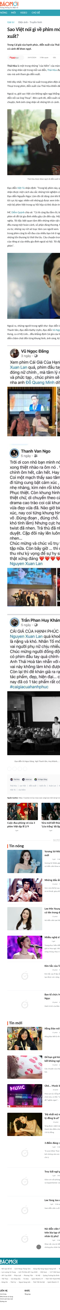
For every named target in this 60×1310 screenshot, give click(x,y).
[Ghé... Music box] (24, 1095)
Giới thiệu (3, 1294)
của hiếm (22, 790)
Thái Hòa (52, 70)
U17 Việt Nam (55, 1272)
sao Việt (23, 786)
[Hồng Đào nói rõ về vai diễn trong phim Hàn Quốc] (24, 1038)
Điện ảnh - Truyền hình (30, 22)
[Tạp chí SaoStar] (14, 57)
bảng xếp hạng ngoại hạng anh (44, 1269)
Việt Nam (43, 1272)
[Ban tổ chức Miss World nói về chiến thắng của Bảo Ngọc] (24, 1004)
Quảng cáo (3, 1301)
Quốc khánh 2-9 (53, 1282)
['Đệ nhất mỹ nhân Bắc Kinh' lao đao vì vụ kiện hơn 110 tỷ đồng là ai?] (24, 1124)
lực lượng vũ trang (9, 1272)
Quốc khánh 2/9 (37, 1279)
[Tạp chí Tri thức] (46, 1204)
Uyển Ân (42, 786)
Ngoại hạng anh (24, 1282)
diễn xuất (32, 786)
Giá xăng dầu (16, 1279)
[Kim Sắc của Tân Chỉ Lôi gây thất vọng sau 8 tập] (24, 976)
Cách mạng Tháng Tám (22, 1269)
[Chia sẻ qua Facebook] (9, 769)
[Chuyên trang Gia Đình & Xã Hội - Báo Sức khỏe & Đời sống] (44, 831)
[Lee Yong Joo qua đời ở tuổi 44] (24, 1210)
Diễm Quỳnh (18, 212)
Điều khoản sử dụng (6, 1297)
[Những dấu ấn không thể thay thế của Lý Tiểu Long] (24, 890)
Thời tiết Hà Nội (39, 1282)
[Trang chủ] (9, 5)
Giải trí (10, 22)
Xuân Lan (29, 779)
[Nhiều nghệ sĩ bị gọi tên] (24, 947)
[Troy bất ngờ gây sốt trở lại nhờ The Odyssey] (24, 1181)
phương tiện (28, 1275)
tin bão (26, 1279)
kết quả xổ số (7, 1269)
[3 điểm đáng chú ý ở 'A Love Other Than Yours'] (24, 1153)
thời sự (13, 1282)
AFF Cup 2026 (6, 1275)
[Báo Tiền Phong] (47, 942)
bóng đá (5, 1282)
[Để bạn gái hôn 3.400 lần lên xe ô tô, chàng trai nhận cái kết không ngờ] (24, 1067)
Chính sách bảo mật (6, 1299)
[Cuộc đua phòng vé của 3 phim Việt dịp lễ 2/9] (22, 811)
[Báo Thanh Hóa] (48, 1090)
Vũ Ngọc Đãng (42, 779)
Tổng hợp (28, 1294)
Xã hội (38, 1275)
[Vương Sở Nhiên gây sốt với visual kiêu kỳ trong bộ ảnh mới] (24, 861)
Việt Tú (21, 188)
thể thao (5, 1279)
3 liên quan (44, 58)
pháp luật (17, 1275)
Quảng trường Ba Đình (51, 1275)
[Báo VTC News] (48, 1122)
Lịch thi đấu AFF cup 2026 (27, 1272)
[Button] (21, 58)
